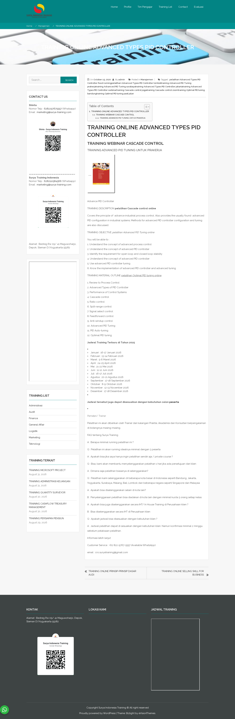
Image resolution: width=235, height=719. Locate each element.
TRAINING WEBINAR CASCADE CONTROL (115, 115)
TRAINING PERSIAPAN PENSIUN (46, 518)
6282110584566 (53, 181)
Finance (33, 418)
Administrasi (35, 405)
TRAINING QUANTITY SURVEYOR (47, 492)
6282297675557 (53, 108)
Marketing (34, 437)
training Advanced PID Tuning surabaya (116, 86)
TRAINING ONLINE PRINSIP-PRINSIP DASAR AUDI (112, 573)
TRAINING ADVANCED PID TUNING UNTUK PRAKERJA (122, 118)
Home (114, 6)
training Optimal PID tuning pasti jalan (115, 93)
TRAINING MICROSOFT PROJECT (47, 470)
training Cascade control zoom (162, 90)
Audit (32, 411)
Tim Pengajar (145, 6)
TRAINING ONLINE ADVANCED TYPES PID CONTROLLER (120, 111)
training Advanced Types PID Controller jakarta (159, 86)
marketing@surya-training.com (54, 112)
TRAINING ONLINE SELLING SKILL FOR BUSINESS (183, 573)
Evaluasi (198, 6)
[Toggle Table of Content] (145, 106)
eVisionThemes (147, 713)
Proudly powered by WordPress (97, 713)
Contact (183, 6)
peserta (174, 402)
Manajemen (147, 79)
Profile (127, 6)
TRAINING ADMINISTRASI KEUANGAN (49, 481)
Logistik (33, 431)
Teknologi (34, 443)
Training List (165, 6)
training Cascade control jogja (132, 90)
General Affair (36, 424)
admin (121, 79)
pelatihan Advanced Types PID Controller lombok (136, 83)
